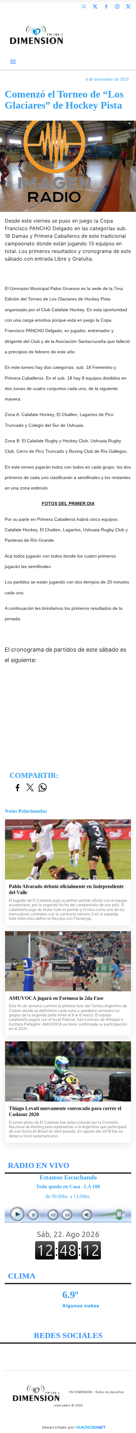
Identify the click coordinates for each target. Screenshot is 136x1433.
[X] (95, 6)
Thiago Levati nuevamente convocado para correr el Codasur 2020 (65, 1111)
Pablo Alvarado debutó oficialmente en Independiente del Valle (66, 889)
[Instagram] (117, 6)
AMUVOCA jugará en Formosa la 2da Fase (56, 998)
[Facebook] (106, 6)
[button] (83, 6)
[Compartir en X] (30, 788)
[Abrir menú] (13, 61)
